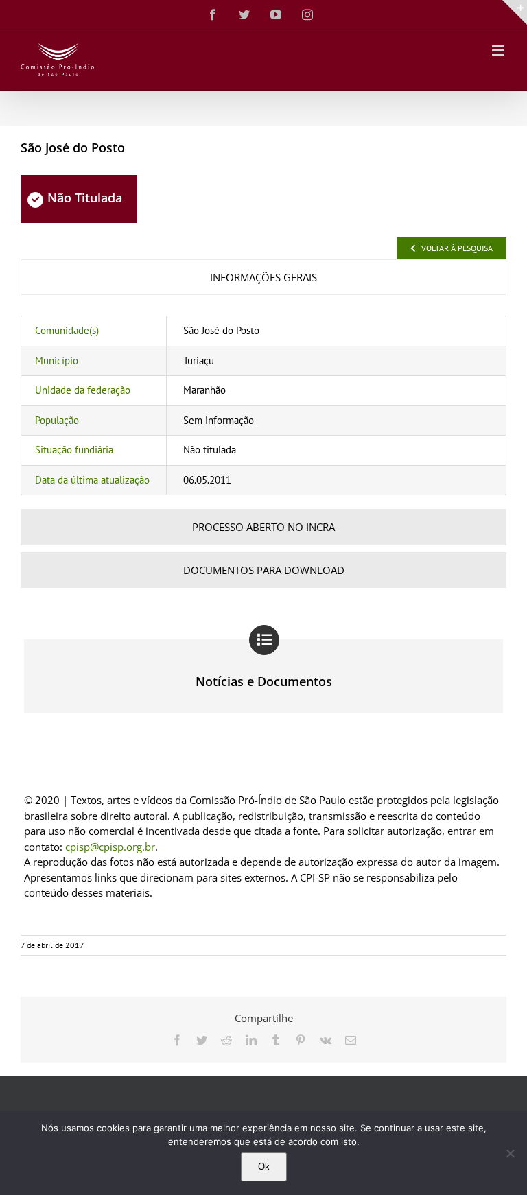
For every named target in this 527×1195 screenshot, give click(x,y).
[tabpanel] (263, 405)
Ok (264, 1166)
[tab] (263, 277)
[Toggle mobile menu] (499, 50)
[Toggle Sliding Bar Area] (514, 12)
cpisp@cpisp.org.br (110, 846)
